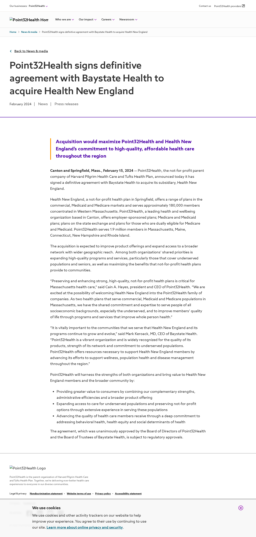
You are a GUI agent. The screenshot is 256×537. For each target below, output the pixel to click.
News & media (29, 32)
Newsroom (126, 19)
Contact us (205, 6)
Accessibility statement (128, 494)
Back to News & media (31, 51)
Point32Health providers (227, 6)
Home (13, 32)
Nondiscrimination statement (46, 494)
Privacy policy (103, 494)
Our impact (86, 19)
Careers (106, 19)
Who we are (63, 19)
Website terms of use (79, 494)
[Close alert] (238, 510)
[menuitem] (63, 20)
